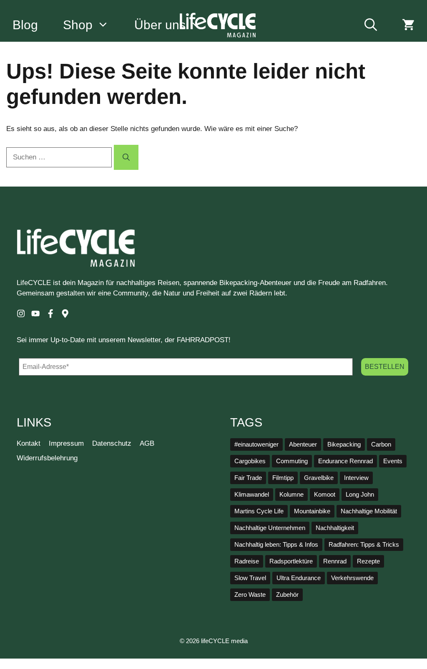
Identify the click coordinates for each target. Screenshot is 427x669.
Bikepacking (344, 444)
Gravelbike (319, 478)
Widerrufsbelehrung (47, 458)
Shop (78, 25)
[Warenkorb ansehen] (408, 25)
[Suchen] (126, 157)
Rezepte (368, 561)
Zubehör (287, 594)
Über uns (160, 25)
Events (392, 461)
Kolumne (291, 494)
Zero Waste (250, 594)
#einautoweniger (256, 444)
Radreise (246, 561)
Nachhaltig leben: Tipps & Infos (276, 544)
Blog (25, 25)
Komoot (324, 494)
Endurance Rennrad (345, 461)
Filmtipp (283, 478)
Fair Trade (248, 478)
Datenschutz (111, 443)
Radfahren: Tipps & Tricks (364, 544)
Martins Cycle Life (259, 511)
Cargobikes (250, 461)
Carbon (381, 444)
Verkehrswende (352, 578)
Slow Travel (250, 578)
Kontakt (28, 443)
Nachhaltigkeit (335, 528)
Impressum (66, 443)
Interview (356, 478)
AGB (147, 443)
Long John (360, 494)
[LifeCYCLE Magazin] (218, 25)
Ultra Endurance (298, 578)
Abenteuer (303, 444)
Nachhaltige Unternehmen (269, 528)
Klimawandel (251, 494)
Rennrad (335, 561)
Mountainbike (312, 511)
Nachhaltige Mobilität (369, 511)
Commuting (292, 461)
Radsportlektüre (291, 561)
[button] (370, 25)
